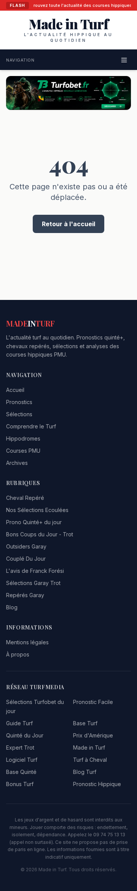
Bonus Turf (19, 784)
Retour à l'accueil (68, 224)
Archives (17, 463)
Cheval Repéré (25, 498)
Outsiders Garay (26, 546)
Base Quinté (21, 772)
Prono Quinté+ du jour (34, 522)
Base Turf (85, 723)
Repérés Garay (25, 595)
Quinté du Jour (24, 735)
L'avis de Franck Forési (35, 571)
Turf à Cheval (90, 759)
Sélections (19, 414)
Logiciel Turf (21, 759)
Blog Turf (84, 772)
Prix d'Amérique (93, 735)
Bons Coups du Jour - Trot (39, 534)
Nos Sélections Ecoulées (37, 510)
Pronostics (19, 402)
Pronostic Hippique (97, 784)
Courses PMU (23, 450)
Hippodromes (23, 438)
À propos (17, 654)
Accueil (15, 390)
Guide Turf (19, 723)
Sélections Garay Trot (33, 583)
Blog (12, 607)
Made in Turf (89, 747)
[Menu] (124, 60)
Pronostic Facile (93, 702)
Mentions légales (27, 642)
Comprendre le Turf (31, 426)
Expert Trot (20, 747)
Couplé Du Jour (26, 558)
